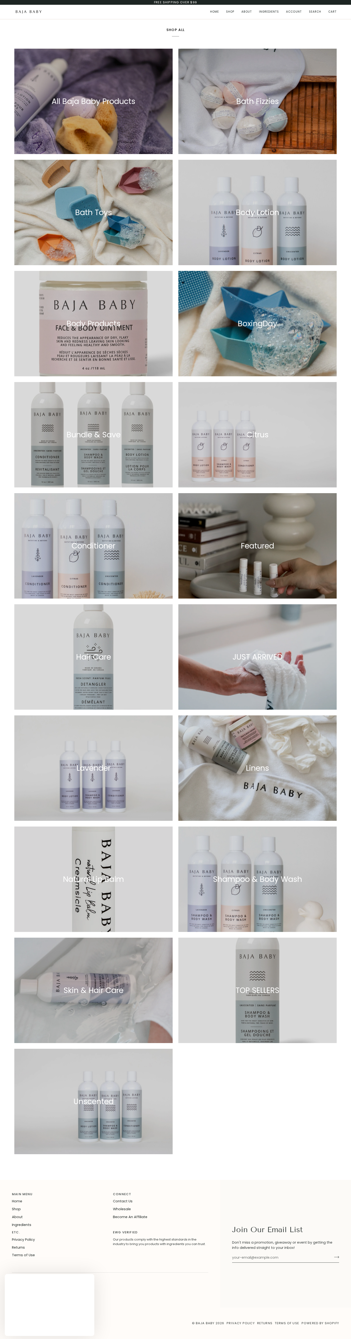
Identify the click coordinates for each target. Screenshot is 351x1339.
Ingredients (21, 1224)
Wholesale (122, 1209)
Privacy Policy (23, 1239)
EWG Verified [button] (125, 1232)
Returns (18, 1247)
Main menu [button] (22, 1194)
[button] (230, 12)
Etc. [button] (16, 1232)
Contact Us (123, 1201)
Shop (16, 1209)
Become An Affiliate (130, 1217)
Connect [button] (122, 1194)
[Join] (335, 1257)
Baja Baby (205, 1323)
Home (17, 1201)
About (17, 1217)
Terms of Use (23, 1255)
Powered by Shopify (320, 1323)
